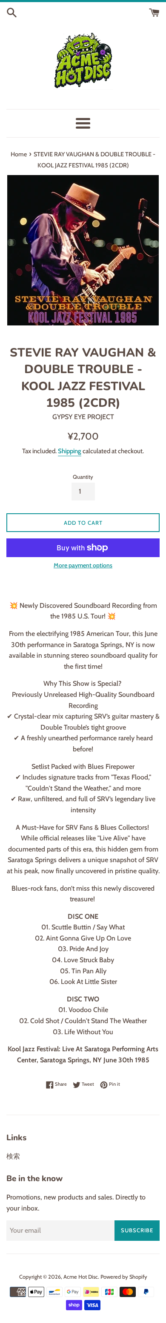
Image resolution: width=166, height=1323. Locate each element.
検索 (13, 1156)
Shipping (69, 451)
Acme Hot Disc (80, 1277)
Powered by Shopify (123, 1277)
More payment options (83, 565)
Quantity (83, 477)
